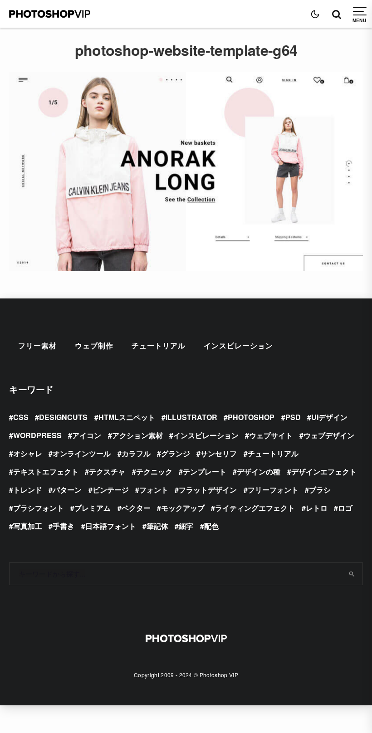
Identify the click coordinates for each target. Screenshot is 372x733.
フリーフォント (273, 489)
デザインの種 (258, 471)
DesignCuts (63, 417)
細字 (186, 526)
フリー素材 (37, 345)
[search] (352, 574)
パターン (67, 489)
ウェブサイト (271, 435)
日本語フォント (110, 526)
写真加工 (27, 526)
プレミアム (92, 508)
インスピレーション (238, 345)
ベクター (136, 508)
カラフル (136, 453)
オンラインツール (82, 453)
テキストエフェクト (45, 471)
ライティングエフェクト (255, 508)
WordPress (37, 435)
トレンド (27, 489)
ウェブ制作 (94, 345)
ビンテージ (111, 489)
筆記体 (157, 526)
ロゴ (345, 508)
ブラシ (320, 489)
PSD (293, 417)
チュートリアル (159, 345)
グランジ (175, 453)
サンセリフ (219, 453)
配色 (211, 526)
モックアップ (183, 508)
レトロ (317, 508)
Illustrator (191, 417)
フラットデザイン (208, 489)
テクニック (154, 471)
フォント (153, 489)
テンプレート (204, 471)
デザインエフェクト (324, 471)
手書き (63, 526)
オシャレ (27, 453)
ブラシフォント (38, 508)
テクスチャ (107, 471)
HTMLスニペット (126, 417)
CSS (21, 417)
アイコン (86, 435)
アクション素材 (137, 435)
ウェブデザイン (328, 435)
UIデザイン (329, 417)
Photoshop (251, 417)
